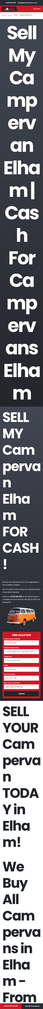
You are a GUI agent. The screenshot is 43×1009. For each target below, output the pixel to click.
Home (4, 15)
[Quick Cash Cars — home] (9, 9)
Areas (10, 15)
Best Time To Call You (12, 683)
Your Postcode (9, 674)
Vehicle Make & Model (12, 639)
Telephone (8, 657)
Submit (21, 693)
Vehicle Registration (11, 648)
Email (6, 665)
